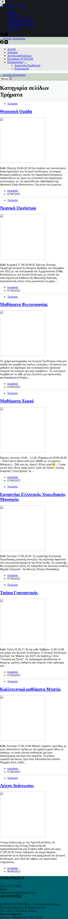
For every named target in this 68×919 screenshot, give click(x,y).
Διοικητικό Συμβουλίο (27, 65)
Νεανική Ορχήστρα (18, 208)
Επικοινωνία (22, 68)
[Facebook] (2, 42)
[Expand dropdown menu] (25, 63)
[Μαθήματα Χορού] (22, 451)
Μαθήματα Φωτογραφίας (24, 304)
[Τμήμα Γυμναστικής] (22, 643)
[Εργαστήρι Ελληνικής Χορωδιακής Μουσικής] (22, 549)
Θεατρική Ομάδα (16, 111)
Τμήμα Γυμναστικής (19, 592)
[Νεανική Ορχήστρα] (22, 258)
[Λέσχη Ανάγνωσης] (22, 836)
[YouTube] (6, 42)
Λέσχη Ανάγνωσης (17, 785)
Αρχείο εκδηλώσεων (19, 55)
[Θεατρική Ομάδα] (22, 162)
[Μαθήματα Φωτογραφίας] (22, 354)
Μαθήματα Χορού (17, 400)
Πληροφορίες (15, 62)
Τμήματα (12, 52)
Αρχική (11, 49)
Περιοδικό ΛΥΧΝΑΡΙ (20, 58)
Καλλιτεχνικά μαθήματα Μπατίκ (30, 689)
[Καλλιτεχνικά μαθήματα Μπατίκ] (22, 739)
